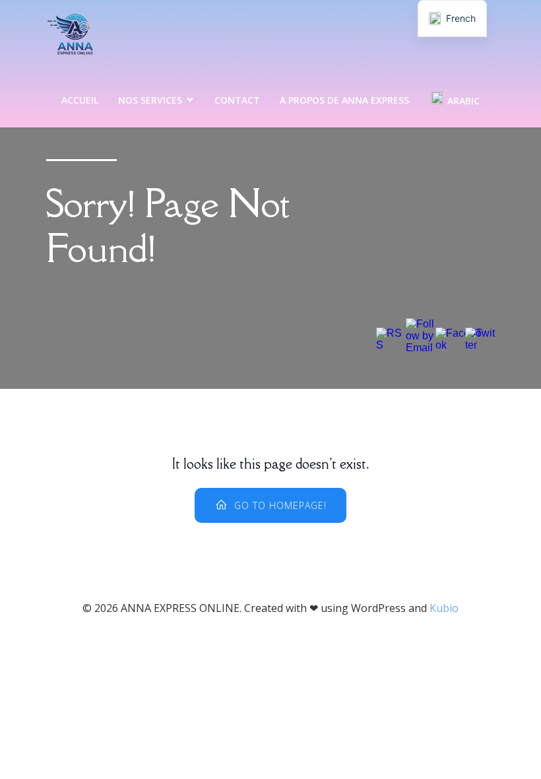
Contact (237, 100)
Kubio (444, 608)
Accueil (79, 100)
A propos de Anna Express (344, 100)
